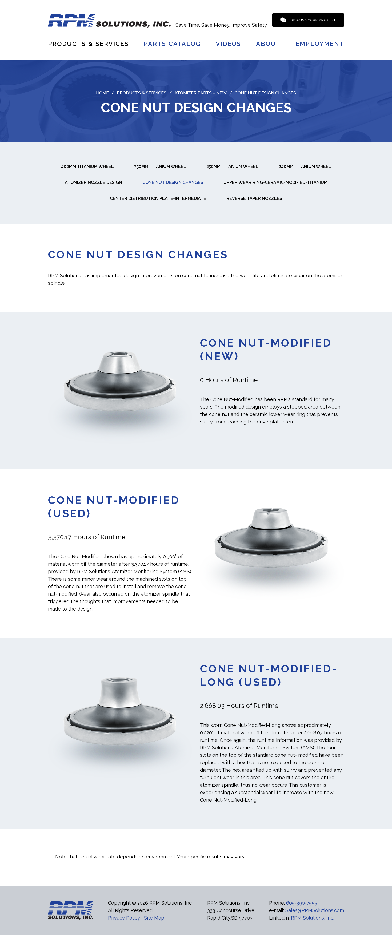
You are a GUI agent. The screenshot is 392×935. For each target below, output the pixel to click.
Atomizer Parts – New (200, 93)
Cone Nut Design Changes (172, 182)
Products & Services (88, 43)
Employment (319, 43)
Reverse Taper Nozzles (254, 198)
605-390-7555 (301, 903)
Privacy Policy (124, 918)
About (268, 43)
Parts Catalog (172, 43)
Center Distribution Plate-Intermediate (158, 198)
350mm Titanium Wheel (160, 166)
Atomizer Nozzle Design (93, 182)
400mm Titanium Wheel (87, 166)
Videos (228, 43)
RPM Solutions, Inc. (312, 918)
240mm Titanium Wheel (305, 166)
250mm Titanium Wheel (232, 166)
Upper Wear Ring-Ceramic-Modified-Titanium (275, 182)
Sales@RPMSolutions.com (314, 910)
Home (102, 93)
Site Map (154, 918)
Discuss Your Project (313, 20)
